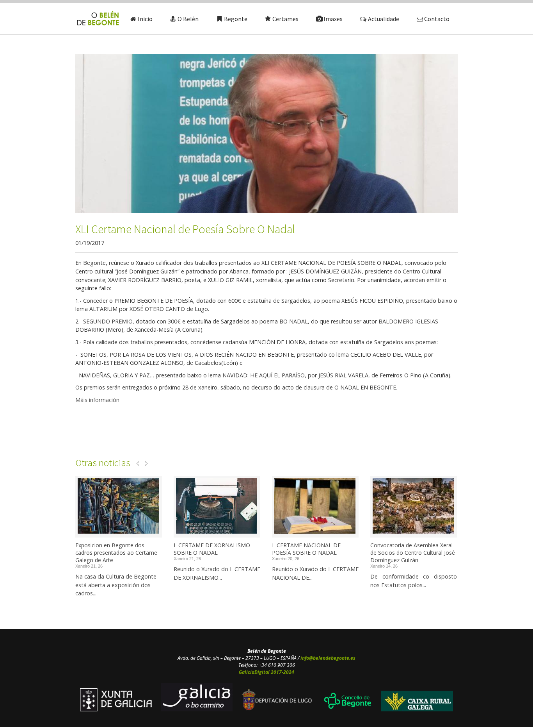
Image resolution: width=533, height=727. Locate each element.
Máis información (97, 400)
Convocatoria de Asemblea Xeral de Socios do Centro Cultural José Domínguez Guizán (412, 552)
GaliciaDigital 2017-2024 (266, 672)
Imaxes (333, 19)
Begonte (235, 19)
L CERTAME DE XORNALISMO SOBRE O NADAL (212, 548)
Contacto (436, 19)
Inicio (145, 19)
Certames (285, 19)
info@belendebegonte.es (327, 658)
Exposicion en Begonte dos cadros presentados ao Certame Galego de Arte (116, 552)
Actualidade (383, 19)
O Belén (188, 19)
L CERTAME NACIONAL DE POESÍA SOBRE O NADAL (306, 548)
